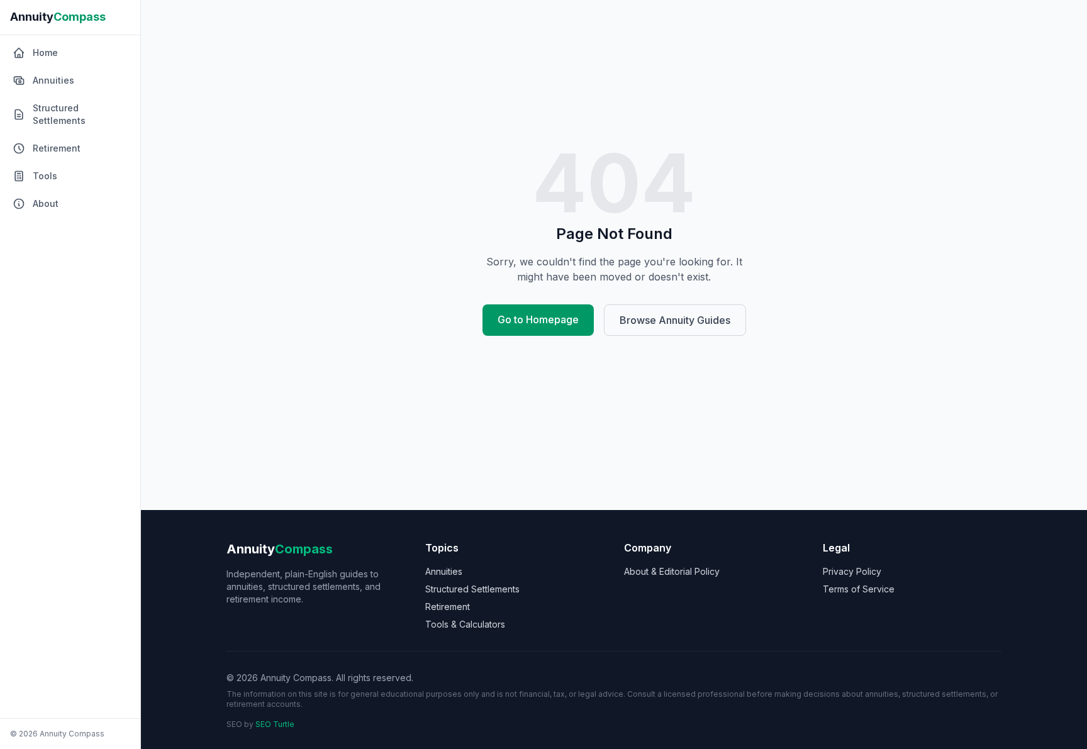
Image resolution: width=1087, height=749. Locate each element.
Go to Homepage (538, 319)
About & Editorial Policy (672, 571)
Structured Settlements (472, 589)
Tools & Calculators (465, 624)
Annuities (443, 571)
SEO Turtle (274, 724)
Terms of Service (859, 589)
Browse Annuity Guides (675, 320)
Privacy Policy (852, 571)
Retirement (447, 606)
